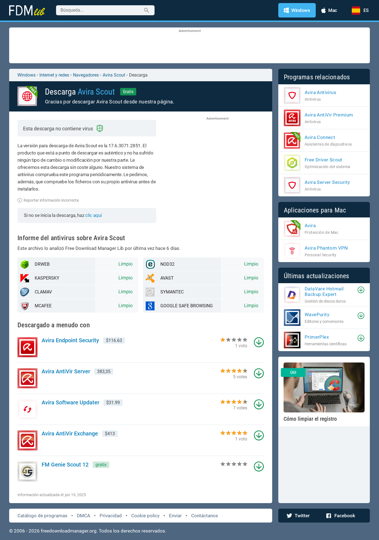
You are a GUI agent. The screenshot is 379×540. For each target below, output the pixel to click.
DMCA (83, 515)
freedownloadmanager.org (69, 531)
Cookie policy (145, 515)
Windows (26, 75)
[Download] (361, 290)
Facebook (344, 515)
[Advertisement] (189, 45)
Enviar (175, 515)
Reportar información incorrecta (51, 200)
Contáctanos (204, 515)
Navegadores (86, 75)
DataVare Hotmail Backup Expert (324, 291)
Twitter (302, 515)
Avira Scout (114, 75)
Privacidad (111, 515)
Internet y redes (54, 75)
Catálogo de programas (42, 515)
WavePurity (317, 314)
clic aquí (93, 215)
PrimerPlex (317, 337)
